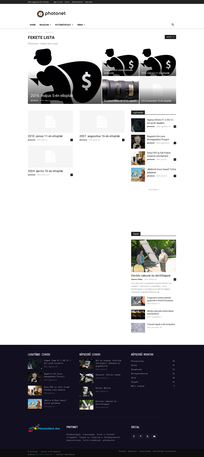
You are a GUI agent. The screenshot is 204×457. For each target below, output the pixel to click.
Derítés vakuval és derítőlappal (151, 275)
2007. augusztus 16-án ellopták (100, 136)
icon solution (45, 454)
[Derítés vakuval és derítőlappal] (153, 256)
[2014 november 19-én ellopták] (157, 90)
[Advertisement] (125, 14)
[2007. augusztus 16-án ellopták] (102, 122)
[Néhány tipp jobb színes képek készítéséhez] (138, 314)
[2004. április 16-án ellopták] (50, 156)
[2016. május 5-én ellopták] (65, 81)
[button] (172, 25)
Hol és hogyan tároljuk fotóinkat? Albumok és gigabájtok (108, 363)
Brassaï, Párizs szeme (108, 375)
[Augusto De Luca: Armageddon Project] (138, 142)
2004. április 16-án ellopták (45, 171)
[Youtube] (154, 436)
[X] (147, 436)
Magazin (44, 24)
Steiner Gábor (137, 279)
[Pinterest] (140, 436)
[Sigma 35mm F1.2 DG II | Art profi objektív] (138, 125)
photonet (34, 100)
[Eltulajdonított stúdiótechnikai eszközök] (120, 62)
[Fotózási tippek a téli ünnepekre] (138, 328)
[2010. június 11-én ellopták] (50, 122)
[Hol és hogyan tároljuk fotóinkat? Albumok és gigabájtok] (86, 364)
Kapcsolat (88, 2)
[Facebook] (134, 436)
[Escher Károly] (86, 391)
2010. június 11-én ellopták (45, 136)
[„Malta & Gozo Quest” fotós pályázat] (138, 175)
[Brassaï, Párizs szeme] (86, 378)
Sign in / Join (58, 2)
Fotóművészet (63, 24)
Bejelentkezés (77, 2)
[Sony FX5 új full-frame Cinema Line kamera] (138, 158)
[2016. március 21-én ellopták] (157, 62)
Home (67, 2)
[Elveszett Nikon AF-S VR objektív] (120, 90)
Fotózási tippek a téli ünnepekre (161, 324)
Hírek (80, 24)
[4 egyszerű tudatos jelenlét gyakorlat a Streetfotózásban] (138, 301)
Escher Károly (103, 388)
